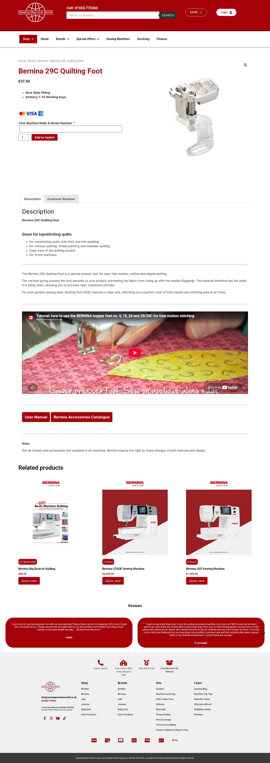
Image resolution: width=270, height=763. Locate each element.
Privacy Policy (163, 714)
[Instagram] (51, 718)
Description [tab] (32, 199)
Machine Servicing (165, 694)
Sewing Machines (118, 39)
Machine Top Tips (203, 694)
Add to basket (45, 137)
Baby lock (86, 709)
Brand (32, 61)
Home (45, 39)
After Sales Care (164, 699)
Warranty (160, 709)
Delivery (160, 704)
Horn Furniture (88, 714)
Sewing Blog (200, 688)
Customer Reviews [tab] (61, 199)
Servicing (143, 39)
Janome (85, 704)
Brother (85, 688)
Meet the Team (202, 699)
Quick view (29, 581)
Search (168, 15)
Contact (160, 688)
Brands (60, 39)
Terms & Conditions (166, 724)
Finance (162, 39)
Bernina (43, 61)
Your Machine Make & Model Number (47, 123)
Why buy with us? (203, 704)
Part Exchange (163, 719)
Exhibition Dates (202, 709)
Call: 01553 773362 (82, 8)
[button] (245, 65)
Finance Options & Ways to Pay (172, 730)
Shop (26, 39)
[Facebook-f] (44, 718)
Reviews (198, 714)
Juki (83, 699)
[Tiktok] (64, 718)
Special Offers (85, 39)
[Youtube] (58, 718)
